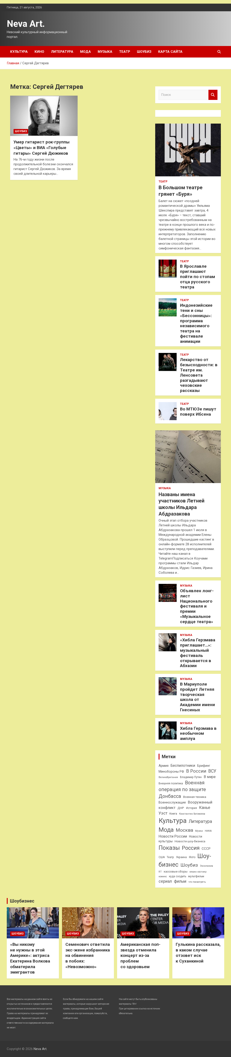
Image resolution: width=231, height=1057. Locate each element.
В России (196, 771)
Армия (164, 766)
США (162, 857)
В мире (210, 777)
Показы (169, 847)
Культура (19, 52)
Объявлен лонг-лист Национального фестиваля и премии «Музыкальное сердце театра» (197, 606)
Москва (184, 830)
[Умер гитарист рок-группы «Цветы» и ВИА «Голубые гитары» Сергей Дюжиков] (44, 115)
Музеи (199, 830)
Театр (124, 52)
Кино (39, 52)
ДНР (181, 808)
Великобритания (168, 777)
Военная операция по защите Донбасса (182, 789)
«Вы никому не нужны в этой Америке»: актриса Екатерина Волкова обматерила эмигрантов (30, 958)
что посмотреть (197, 881)
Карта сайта (170, 52)
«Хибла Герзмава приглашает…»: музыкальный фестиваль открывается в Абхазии (197, 652)
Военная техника (194, 797)
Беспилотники (183, 765)
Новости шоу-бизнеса (190, 841)
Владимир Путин (191, 777)
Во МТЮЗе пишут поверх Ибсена (198, 411)
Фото (192, 857)
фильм (180, 881)
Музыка (105, 52)
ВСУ (212, 771)
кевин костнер (197, 871)
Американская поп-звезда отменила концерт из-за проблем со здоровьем (140, 955)
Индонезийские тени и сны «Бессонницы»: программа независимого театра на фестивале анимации (196, 323)
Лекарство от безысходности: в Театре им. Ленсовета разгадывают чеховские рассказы (198, 375)
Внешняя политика (171, 783)
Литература (62, 52)
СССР (206, 849)
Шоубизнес (22, 901)
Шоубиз (144, 52)
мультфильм (196, 876)
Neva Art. (26, 23)
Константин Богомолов (192, 813)
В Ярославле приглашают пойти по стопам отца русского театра (197, 276)
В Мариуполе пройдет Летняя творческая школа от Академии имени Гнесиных (197, 697)
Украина (181, 857)
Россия (191, 848)
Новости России (173, 836)
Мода (85, 52)
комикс (163, 876)
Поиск (212, 95)
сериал (165, 881)
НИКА (208, 830)
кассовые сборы (175, 871)
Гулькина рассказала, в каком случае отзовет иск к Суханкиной (198, 953)
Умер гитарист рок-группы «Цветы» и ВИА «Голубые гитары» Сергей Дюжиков (41, 147)
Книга (173, 813)
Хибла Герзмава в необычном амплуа (198, 733)
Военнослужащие (172, 802)
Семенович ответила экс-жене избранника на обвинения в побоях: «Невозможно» (87, 955)
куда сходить (177, 876)
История (191, 808)
